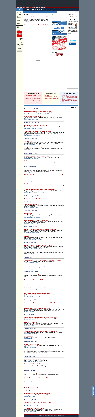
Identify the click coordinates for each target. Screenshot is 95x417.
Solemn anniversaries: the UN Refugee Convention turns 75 (50, 100)
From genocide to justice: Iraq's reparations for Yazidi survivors (38, 350)
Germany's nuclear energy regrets (32, 344)
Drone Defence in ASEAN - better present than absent (36, 156)
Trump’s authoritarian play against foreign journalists (36, 377)
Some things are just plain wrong (31, 204)
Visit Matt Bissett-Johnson (58, 15)
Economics (19, 17)
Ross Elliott (32, 172)
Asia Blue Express (28, 336)
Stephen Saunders (33, 248)
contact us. (21, 45)
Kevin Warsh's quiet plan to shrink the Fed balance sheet (37, 308)
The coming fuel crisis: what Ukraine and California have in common (39, 189)
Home (18, 16)
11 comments (40, 375)
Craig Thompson (35, 361)
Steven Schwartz (31, 207)
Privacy (66, 414)
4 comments (37, 119)
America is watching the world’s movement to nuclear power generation (40, 264)
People (18, 26)
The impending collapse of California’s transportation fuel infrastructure (40, 331)
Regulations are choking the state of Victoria (34, 279)
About (44, 7)
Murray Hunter (31, 177)
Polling (42, 7)
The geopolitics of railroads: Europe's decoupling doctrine (37, 131)
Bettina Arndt (32, 217)
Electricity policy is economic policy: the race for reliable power (38, 111)
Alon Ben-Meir (31, 223)
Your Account (27, 7)
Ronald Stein (35, 113)
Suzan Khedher (32, 353)
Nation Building (27, 135)
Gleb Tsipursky (31, 232)
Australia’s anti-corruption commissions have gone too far (37, 402)
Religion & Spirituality (28, 361)
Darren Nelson (33, 347)
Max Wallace (35, 375)
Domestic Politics (27, 128)
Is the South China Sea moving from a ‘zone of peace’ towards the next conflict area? (43, 174)
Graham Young (33, 128)
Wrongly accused (28, 213)
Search (42, 414)
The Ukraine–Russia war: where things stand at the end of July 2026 (39, 287)
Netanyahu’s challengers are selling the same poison (36, 220)
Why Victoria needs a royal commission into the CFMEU (37, 293)
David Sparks (29, 254)
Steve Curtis (47, 113)
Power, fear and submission (30, 322)
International (19, 23)
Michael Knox (31, 311)
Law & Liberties (27, 27)
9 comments (39, 305)
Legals (60, 414)
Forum (37, 7)
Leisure (18, 24)
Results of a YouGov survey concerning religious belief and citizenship (40, 373)
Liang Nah (31, 158)
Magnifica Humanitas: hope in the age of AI (34, 359)
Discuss (48, 414)
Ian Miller (29, 319)
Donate (24, 7)
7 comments (36, 277)
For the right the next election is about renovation (69, 96)
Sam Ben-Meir (30, 150)
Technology (19, 29)
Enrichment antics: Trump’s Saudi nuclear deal (34, 363)
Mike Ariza (37, 192)
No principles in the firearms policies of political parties (36, 24)
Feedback (54, 414)
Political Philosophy (27, 144)
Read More (69, 35)
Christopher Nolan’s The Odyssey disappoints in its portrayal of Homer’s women (42, 260)
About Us (35, 414)
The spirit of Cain (64, 95)
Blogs (39, 7)
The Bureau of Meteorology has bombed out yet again (36, 160)
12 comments (40, 248)
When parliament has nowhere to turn (68, 99)
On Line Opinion (32, 7)
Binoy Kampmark (32, 22)
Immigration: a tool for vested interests (33, 387)
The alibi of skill (28, 97)
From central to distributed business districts (34, 169)
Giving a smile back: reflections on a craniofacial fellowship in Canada (40, 251)
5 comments (33, 319)
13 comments (39, 128)
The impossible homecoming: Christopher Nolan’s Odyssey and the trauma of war (42, 147)
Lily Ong (30, 338)
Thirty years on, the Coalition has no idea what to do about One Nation (40, 302)
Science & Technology (28, 113)
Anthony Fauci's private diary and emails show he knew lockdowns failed (40, 317)
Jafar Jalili (33, 144)
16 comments (38, 144)
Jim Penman (31, 281)
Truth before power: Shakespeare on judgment (34, 408)
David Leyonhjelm (33, 27)
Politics (18, 27)
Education (26, 207)
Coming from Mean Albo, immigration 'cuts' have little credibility (38, 245)
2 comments (36, 158)
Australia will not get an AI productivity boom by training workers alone (40, 229)
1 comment (52, 113)
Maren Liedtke (32, 135)
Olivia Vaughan (40, 113)
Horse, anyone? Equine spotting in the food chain (35, 274)
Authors (18, 30)
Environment (19, 19)
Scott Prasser (32, 296)
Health (25, 254)
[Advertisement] (47, 3)
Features (18, 20)
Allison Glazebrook (31, 262)
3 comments (39, 27)
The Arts (25, 150)
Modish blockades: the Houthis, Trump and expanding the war (38, 393)
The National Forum (19, 7)
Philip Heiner (31, 119)
